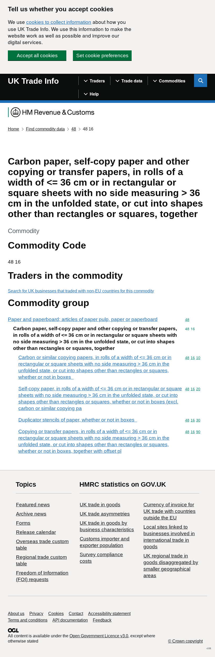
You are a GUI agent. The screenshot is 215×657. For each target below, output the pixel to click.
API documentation (70, 620)
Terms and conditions (27, 620)
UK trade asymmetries (105, 514)
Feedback (102, 620)
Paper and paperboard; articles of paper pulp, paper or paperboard (83, 319)
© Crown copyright (185, 641)
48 (73, 129)
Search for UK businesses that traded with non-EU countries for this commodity (81, 291)
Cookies (56, 613)
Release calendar (36, 532)
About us (16, 613)
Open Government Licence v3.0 (98, 636)
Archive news (31, 514)
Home (13, 129)
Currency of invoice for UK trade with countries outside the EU (169, 511)
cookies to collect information (58, 22)
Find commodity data (45, 129)
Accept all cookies (37, 55)
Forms (23, 523)
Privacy (36, 613)
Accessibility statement (109, 613)
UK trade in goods (100, 504)
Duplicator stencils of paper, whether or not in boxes (77, 420)
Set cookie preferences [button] (102, 55)
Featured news (33, 504)
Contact (76, 613)
